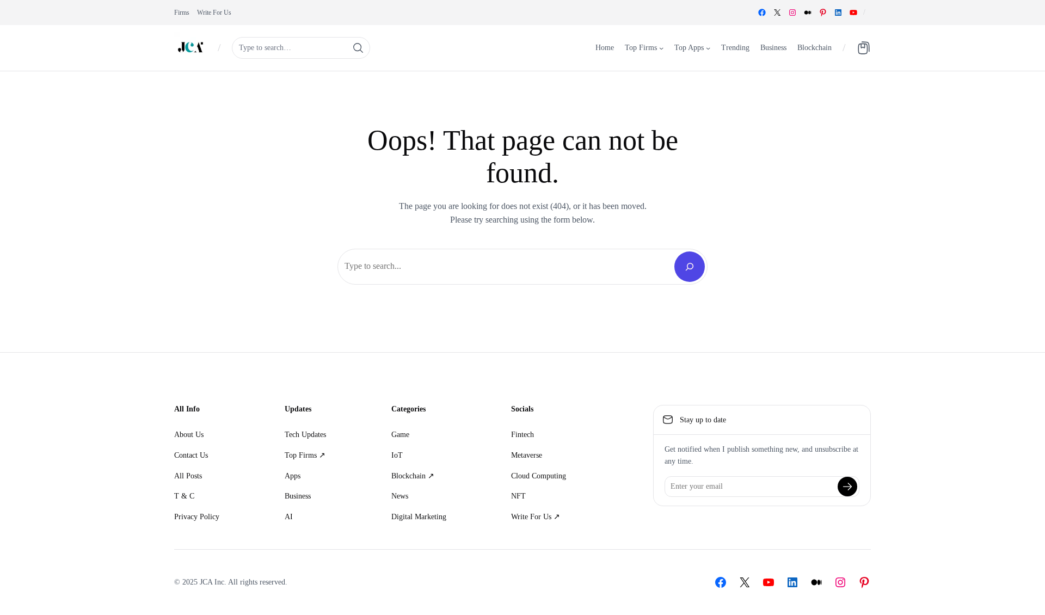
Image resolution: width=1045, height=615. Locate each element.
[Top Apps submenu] (708, 47)
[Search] (689, 266)
